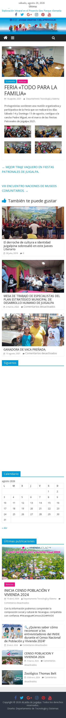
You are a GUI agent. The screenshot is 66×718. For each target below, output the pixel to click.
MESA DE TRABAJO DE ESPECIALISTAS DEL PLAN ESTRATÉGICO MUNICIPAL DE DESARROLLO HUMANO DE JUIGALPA (32, 299)
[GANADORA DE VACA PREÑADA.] (33, 315)
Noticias (22, 81)
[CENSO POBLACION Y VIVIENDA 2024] (12, 652)
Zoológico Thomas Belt (14, 10)
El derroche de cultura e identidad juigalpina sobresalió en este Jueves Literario (28, 245)
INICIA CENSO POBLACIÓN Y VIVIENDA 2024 (27, 592)
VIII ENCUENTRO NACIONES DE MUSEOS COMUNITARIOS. (29, 188)
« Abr (4, 527)
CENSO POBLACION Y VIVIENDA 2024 (38, 655)
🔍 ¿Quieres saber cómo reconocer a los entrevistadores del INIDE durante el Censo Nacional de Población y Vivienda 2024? (32, 634)
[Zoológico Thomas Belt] (12, 672)
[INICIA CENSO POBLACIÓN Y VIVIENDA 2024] (33, 548)
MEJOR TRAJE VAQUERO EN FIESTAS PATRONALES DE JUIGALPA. (28, 169)
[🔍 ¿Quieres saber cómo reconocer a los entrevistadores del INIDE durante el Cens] (12, 626)
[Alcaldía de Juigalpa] (5, 37)
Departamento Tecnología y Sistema (42, 98)
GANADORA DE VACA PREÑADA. (25, 349)
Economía (10, 81)
